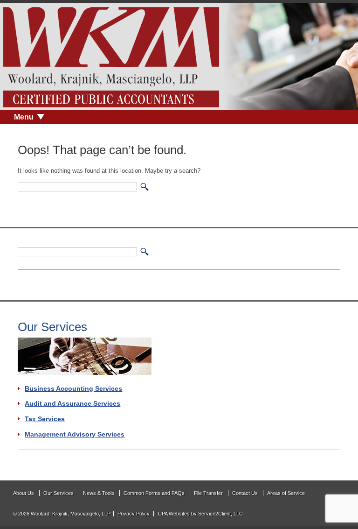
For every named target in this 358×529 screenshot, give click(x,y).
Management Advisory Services (74, 434)
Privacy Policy (133, 513)
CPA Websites (174, 513)
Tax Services (45, 419)
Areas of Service (286, 493)
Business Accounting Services (73, 388)
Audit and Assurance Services (72, 403)
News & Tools (98, 493)
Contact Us (245, 493)
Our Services (58, 493)
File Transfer (208, 493)
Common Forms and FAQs (154, 493)
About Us (23, 493)
